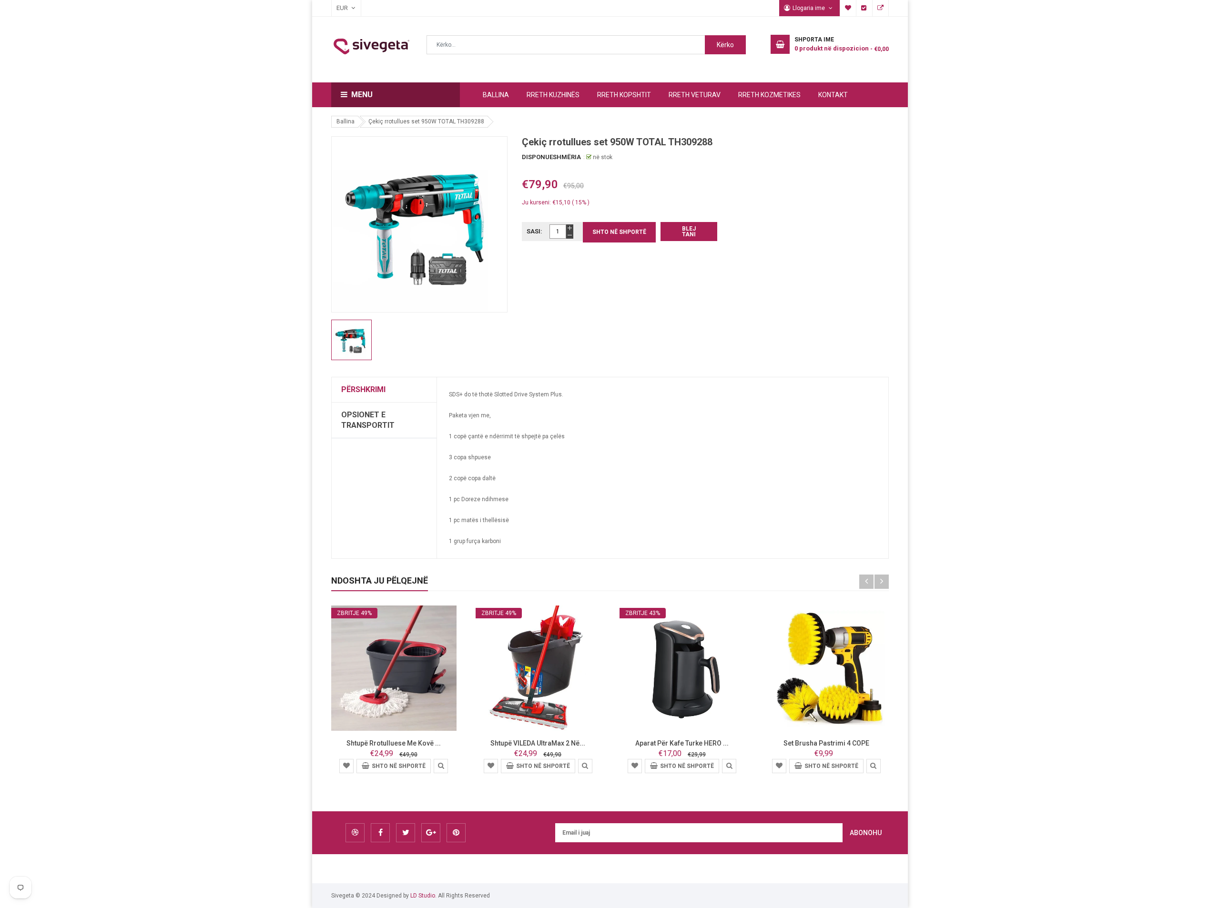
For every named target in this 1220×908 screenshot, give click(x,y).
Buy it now (689, 231)
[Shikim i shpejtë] (440, 765)
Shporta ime (848, 8)
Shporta (881, 8)
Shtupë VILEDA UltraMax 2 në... (537, 743)
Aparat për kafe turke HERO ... (682, 743)
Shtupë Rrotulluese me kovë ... (393, 743)
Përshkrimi (363, 389)
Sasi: (534, 231)
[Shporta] (346, 765)
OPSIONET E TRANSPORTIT (368, 420)
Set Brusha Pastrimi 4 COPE (826, 743)
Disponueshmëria (551, 157)
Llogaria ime (809, 8)
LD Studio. (423, 895)
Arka (864, 8)
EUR (337, 7)
